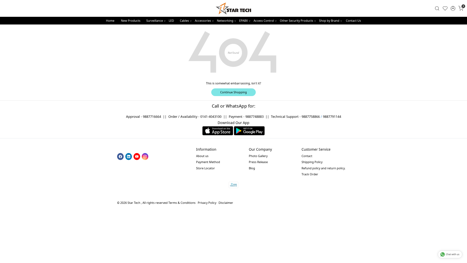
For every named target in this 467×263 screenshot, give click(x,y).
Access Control (264, 21)
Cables (184, 21)
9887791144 (332, 116)
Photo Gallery (258, 156)
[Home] (233, 8)
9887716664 (152, 116)
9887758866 (311, 116)
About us (202, 156)
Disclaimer (226, 203)
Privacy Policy (207, 203)
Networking (225, 21)
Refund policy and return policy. (323, 168)
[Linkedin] (129, 156)
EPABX (243, 21)
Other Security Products (296, 21)
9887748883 (254, 116)
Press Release (258, 162)
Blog (252, 168)
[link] (437, 8)
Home (110, 21)
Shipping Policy (312, 162)
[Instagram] (145, 156)
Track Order (310, 174)
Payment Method (208, 162)
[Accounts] (453, 8)
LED (171, 21)
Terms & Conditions (182, 203)
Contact (307, 156)
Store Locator (205, 168)
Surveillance (154, 21)
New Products (130, 21)
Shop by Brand (329, 21)
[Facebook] (121, 156)
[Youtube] (137, 156)
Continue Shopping (233, 92)
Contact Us (353, 21)
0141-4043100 (210, 116)
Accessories (203, 21)
